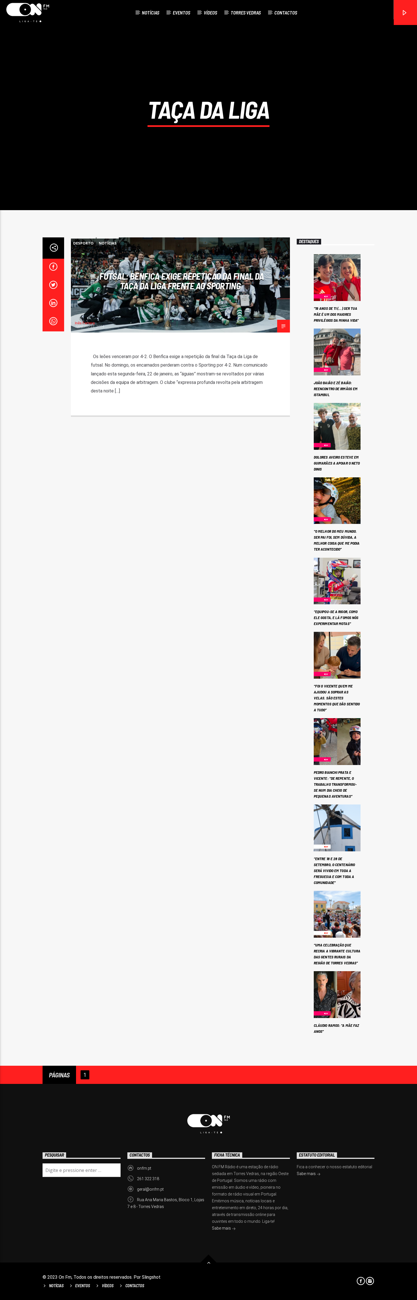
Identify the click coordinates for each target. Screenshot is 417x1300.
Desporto (83, 243)
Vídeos (210, 12)
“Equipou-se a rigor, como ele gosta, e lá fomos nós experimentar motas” (336, 617)
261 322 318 (148, 1178)
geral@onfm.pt (150, 1189)
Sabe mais (222, 1228)
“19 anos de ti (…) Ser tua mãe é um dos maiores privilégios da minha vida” (336, 314)
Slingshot (151, 1277)
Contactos (285, 12)
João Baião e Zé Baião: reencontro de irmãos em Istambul (335, 388)
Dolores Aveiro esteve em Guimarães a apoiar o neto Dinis (337, 463)
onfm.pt (144, 1168)
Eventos (181, 12)
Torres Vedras (246, 12)
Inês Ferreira (85, 323)
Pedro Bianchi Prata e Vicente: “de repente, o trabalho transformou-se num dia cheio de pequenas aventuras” (335, 784)
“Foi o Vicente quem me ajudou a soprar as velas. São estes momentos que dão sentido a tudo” (337, 698)
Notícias (150, 12)
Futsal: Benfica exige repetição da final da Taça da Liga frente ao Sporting (181, 281)
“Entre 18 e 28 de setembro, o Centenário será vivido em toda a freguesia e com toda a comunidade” (334, 870)
